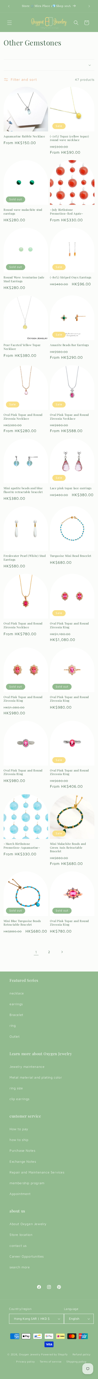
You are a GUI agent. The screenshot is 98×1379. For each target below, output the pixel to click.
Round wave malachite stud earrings (23, 211)
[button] (9, 22)
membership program (27, 1183)
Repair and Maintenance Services (37, 1172)
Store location (21, 1234)
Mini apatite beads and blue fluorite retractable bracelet (23, 490)
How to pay (19, 1129)
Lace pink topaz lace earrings (70, 488)
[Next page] (62, 952)
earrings (16, 1004)
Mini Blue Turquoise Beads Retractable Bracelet (22, 923)
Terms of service (51, 1361)
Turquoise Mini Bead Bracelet (70, 556)
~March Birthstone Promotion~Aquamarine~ (22, 845)
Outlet (15, 1036)
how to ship (19, 1140)
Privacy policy (25, 1361)
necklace (17, 993)
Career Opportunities (27, 1256)
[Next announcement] (89, 6)
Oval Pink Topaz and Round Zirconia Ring (69, 625)
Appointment (20, 1194)
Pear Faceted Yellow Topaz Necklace (22, 347)
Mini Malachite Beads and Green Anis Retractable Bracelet (68, 847)
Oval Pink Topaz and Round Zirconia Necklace (23, 416)
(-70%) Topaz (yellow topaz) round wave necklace (69, 138)
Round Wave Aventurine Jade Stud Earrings (24, 279)
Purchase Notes (22, 1150)
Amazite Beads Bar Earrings (69, 345)
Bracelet (16, 1015)
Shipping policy (76, 1361)
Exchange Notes (23, 1161)
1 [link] (36, 952)
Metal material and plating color (36, 1077)
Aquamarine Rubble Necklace (24, 136)
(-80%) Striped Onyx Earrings (70, 277)
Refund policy (82, 1354)
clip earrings (19, 1099)
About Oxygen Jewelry (28, 1224)
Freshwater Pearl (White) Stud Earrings (25, 557)
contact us (18, 1245)
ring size (16, 1088)
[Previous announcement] (9, 6)
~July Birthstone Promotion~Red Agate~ (66, 211)
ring (13, 1025)
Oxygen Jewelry (29, 1354)
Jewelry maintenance (27, 1066)
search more (20, 1267)
